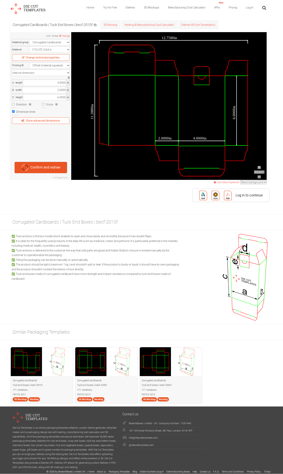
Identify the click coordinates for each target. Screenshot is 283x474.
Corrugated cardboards (25, 380)
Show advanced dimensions (43, 120)
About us (101, 471)
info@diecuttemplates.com (143, 437)
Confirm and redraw (45, 167)
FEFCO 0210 (83, 394)
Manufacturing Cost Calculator (186, 7)
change (66, 35)
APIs (219, 5)
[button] (95, 25)
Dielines (130, 7)
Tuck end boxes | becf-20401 (157, 385)
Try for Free (110, 7)
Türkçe (267, 471)
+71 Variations (20, 389)
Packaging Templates (119, 471)
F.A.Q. (216, 471)
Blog (134, 471)
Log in (249, 7)
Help (195, 471)
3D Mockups (151, 7)
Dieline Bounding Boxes (178, 471)
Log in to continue (249, 195)
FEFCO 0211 (19, 394)
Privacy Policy (254, 471)
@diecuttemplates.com (141, 445)
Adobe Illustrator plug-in (152, 471)
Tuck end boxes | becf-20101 (28, 385)
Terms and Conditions (233, 471)
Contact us (205, 471)
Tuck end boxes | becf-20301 (92, 385)
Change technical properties (43, 57)
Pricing (233, 7)
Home (90, 7)
